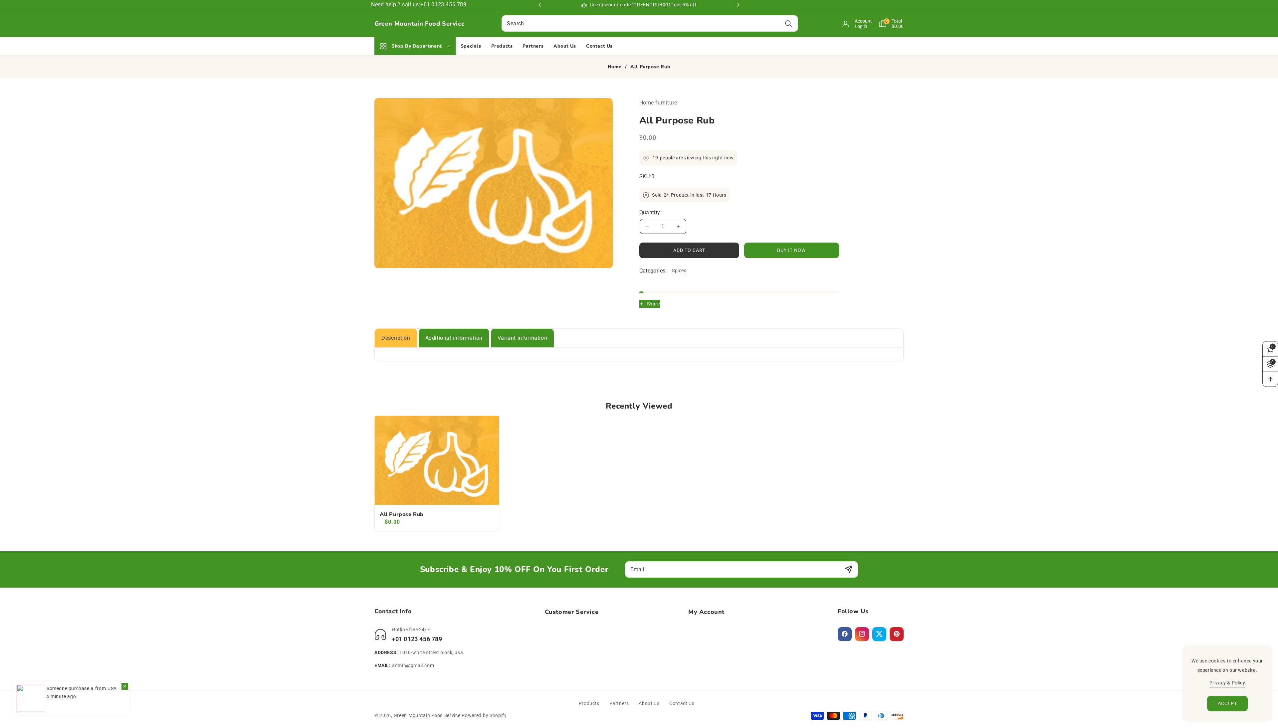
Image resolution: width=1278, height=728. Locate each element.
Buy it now (791, 250)
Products (589, 703)
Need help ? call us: (395, 4)
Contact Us (681, 703)
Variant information (522, 338)
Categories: (653, 271)
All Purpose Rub (402, 514)
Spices (679, 270)
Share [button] (653, 303)
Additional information (454, 338)
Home (614, 67)
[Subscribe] (848, 569)
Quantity (649, 212)
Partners (619, 703)
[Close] (124, 686)
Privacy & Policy (1227, 682)
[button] (888, 23)
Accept (1227, 703)
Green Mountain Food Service (427, 715)
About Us (649, 703)
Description (395, 338)
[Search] (788, 23)
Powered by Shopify (484, 715)
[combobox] (649, 23)
